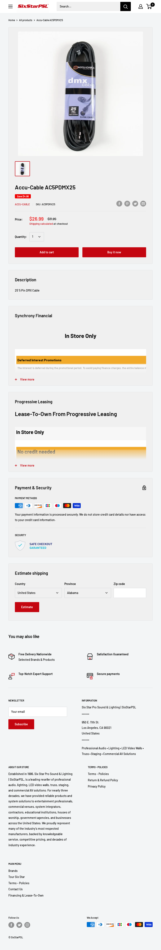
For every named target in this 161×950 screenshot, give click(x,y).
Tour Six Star (16, 877)
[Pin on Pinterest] (127, 204)
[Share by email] (143, 204)
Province (70, 584)
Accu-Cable (22, 204)
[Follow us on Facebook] (11, 925)
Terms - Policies (98, 774)
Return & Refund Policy (103, 780)
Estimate (27, 607)
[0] (149, 6)
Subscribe (21, 724)
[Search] (125, 6)
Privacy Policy (97, 786)
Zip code (119, 584)
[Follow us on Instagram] (27, 925)
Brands (13, 871)
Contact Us (15, 889)
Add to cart (47, 252)
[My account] (141, 6)
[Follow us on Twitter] (19, 925)
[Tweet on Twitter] (135, 204)
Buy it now (114, 252)
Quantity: (21, 236)
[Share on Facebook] (119, 204)
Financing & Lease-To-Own (26, 895)
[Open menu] (10, 6)
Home (11, 20)
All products (25, 20)
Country (20, 584)
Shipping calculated (41, 223)
